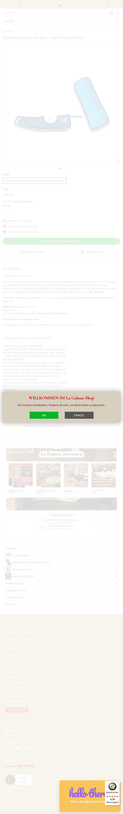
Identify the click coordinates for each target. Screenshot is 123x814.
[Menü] (118, 783)
